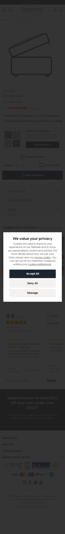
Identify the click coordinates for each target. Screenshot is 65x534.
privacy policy (43, 257)
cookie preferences (39, 264)
